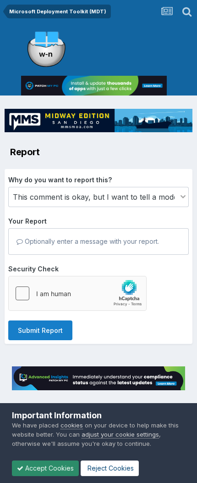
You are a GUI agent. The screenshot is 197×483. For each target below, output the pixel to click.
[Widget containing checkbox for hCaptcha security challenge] (77, 293)
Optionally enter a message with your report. (91, 241)
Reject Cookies (110, 468)
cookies (71, 425)
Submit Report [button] (40, 330)
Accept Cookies (48, 468)
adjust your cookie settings (120, 434)
